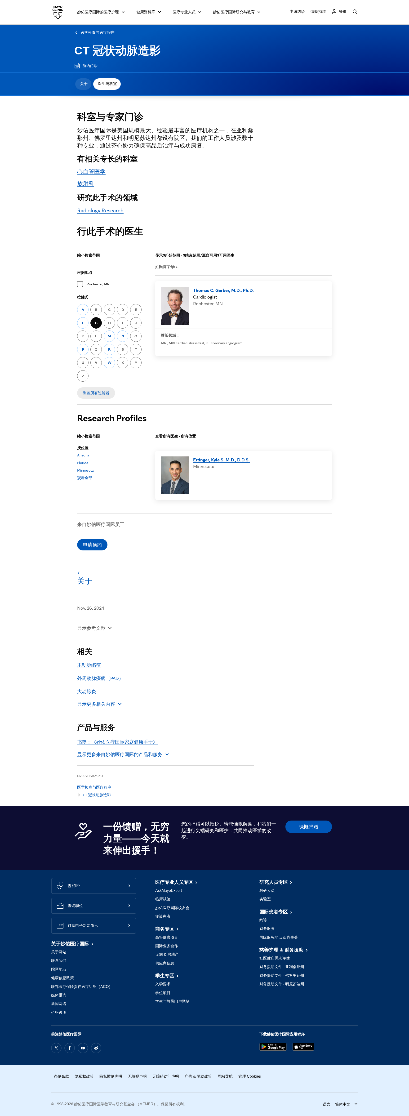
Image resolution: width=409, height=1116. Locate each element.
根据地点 (84, 272)
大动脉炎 (86, 691)
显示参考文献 (91, 628)
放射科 (85, 183)
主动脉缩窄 (89, 665)
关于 (84, 84)
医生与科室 (107, 84)
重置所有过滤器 (96, 393)
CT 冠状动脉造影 (117, 50)
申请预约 (92, 545)
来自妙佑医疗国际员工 (100, 524)
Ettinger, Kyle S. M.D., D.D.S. (221, 460)
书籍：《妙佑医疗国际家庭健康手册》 (117, 742)
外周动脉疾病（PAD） (100, 678)
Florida (82, 462)
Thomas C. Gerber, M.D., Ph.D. (223, 290)
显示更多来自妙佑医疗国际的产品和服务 (119, 754)
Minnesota (85, 470)
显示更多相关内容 (96, 704)
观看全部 (84, 478)
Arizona (83, 455)
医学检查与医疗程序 (97, 33)
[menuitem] (83, 84)
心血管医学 (91, 171)
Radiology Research (100, 210)
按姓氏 (83, 297)
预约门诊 (90, 66)
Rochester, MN (98, 284)
